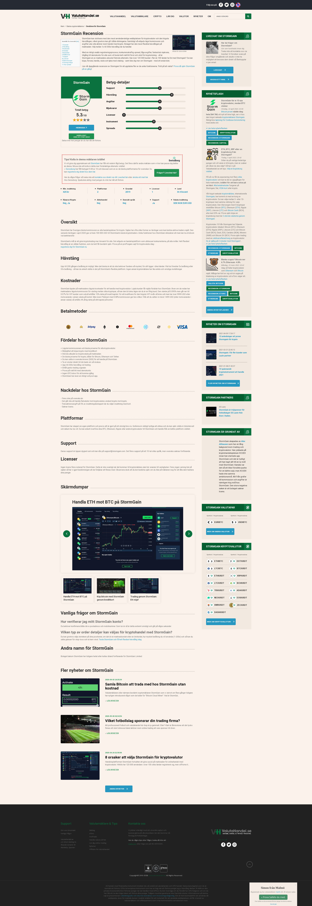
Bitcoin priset (227, 112)
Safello (278, 891)
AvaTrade (93, 836)
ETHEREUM (213, 253)
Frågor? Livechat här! (167, 173)
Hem (62, 26)
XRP (208, 210)
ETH (237, 207)
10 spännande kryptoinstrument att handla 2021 (231, 372)
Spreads (110, 128)
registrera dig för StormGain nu (74, 247)
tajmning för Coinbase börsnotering (230, 120)
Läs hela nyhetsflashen (217, 128)
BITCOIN (211, 133)
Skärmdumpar (67, 60)
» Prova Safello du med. (273, 896)
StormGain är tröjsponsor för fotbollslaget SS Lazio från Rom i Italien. (231, 413)
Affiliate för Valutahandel (99, 849)
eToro (91, 833)
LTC (221, 210)
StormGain (95, 163)
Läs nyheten (113, 701)
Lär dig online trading (97, 843)
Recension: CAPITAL (217, 143)
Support (65, 56)
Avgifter (110, 101)
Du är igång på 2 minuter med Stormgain (223, 241)
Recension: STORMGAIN (219, 138)
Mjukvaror (111, 108)
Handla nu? (81, 136)
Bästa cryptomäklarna (75, 26)
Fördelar (65, 51)
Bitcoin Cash (233, 210)
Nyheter (92, 846)
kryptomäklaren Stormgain (233, 117)
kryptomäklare (228, 194)
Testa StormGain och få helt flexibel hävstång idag (120, 639)
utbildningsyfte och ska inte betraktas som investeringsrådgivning (147, 896)
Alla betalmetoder (221, 185)
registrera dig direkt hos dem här (81, 172)
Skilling (92, 830)
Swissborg (70, 169)
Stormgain (210, 196)
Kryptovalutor (227, 133)
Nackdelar (65, 53)
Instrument (112, 121)
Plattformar (66, 54)
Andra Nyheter (117, 789)
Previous (66, 533)
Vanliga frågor (67, 62)
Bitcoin (240, 270)
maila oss (132, 844)
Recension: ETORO (216, 294)
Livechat (218, 70)
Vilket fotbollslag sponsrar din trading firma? (142, 721)
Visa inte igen (273, 903)
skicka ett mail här (140, 177)
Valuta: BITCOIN (215, 283)
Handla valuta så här (97, 840)
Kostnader (65, 49)
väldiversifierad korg (221, 238)
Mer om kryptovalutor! (218, 622)
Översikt (65, 45)
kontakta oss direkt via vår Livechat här (111, 177)
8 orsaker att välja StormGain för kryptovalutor (144, 757)
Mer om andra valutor (218, 531)
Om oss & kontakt (68, 830)
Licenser (65, 59)
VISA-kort (223, 188)
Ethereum (229, 270)
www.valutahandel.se (157, 875)
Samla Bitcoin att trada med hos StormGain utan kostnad (145, 686)
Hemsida (81, 127)
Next (188, 533)
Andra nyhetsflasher (218, 310)
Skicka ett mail (218, 79)
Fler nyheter (66, 64)
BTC (223, 207)
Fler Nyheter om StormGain (221, 383)
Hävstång (65, 47)
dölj (77, 41)
